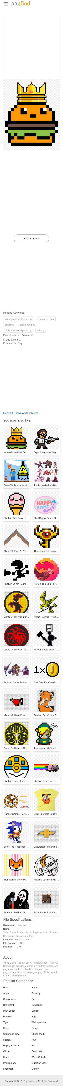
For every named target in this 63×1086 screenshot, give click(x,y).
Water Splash (39, 1057)
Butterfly (36, 993)
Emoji (34, 1028)
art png (40, 330)
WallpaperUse (39, 1022)
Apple (6, 993)
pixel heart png (27, 324)
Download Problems (26, 413)
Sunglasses (9, 999)
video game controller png (18, 319)
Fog (34, 1016)
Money (35, 1068)
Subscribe (37, 1004)
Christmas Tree (11, 1033)
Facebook (8, 1068)
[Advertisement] (31, 47)
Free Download (31, 238)
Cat (33, 999)
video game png (45, 319)
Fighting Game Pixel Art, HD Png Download (26, 682)
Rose (6, 1028)
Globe (6, 1051)
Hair (34, 1039)
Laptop (35, 1010)
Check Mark (38, 1033)
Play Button (9, 1010)
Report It (8, 413)
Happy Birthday (11, 1045)
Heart (6, 987)
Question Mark (39, 1062)
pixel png (9, 324)
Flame (35, 987)
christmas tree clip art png (18, 330)
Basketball (8, 1004)
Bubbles (7, 1016)
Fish (34, 1045)
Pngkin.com (9, 1062)
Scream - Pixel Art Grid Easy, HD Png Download (28, 912)
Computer (37, 1051)
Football (7, 1039)
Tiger (6, 1022)
